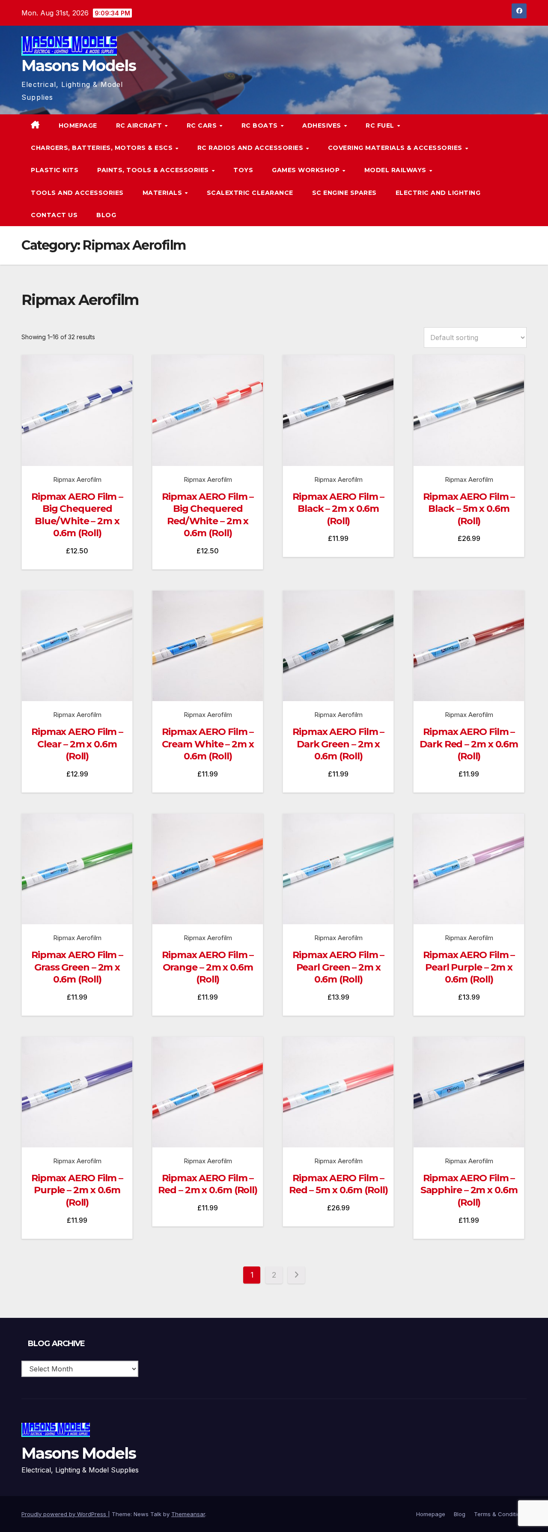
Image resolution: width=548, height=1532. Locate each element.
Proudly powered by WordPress (64, 1514)
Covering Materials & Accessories (396, 148)
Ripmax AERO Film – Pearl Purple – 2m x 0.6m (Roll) (469, 967)
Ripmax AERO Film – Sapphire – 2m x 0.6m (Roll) (469, 1190)
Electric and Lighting (438, 193)
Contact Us (54, 215)
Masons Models (78, 65)
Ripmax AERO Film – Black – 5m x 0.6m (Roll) (469, 509)
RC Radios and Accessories (251, 148)
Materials (163, 193)
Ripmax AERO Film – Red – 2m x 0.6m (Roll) (207, 1184)
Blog (106, 215)
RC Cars (203, 125)
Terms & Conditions (500, 1514)
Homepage (78, 125)
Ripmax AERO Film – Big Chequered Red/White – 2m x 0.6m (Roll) (207, 515)
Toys (243, 170)
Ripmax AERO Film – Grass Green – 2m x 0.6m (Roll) (77, 967)
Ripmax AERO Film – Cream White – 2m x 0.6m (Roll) (208, 744)
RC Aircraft (140, 125)
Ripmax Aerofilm (77, 479)
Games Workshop (307, 170)
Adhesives (322, 125)
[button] (502, 170)
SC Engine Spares (344, 193)
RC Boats (260, 125)
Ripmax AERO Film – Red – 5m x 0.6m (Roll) (338, 1184)
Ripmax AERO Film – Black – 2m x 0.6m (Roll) (338, 509)
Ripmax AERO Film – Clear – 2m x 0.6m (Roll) (77, 744)
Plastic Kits (54, 170)
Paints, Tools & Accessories (154, 170)
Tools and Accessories (77, 193)
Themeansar (188, 1514)
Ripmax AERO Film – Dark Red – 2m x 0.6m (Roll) (469, 744)
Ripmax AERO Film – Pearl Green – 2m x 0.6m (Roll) (338, 967)
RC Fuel (381, 125)
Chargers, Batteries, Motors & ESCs (103, 148)
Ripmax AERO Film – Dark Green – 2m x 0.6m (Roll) (338, 744)
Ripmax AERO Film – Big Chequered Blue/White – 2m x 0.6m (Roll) (77, 515)
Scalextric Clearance (250, 193)
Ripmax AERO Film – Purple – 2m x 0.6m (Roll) (77, 1190)
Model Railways (396, 170)
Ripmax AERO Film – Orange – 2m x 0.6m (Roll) (207, 967)
